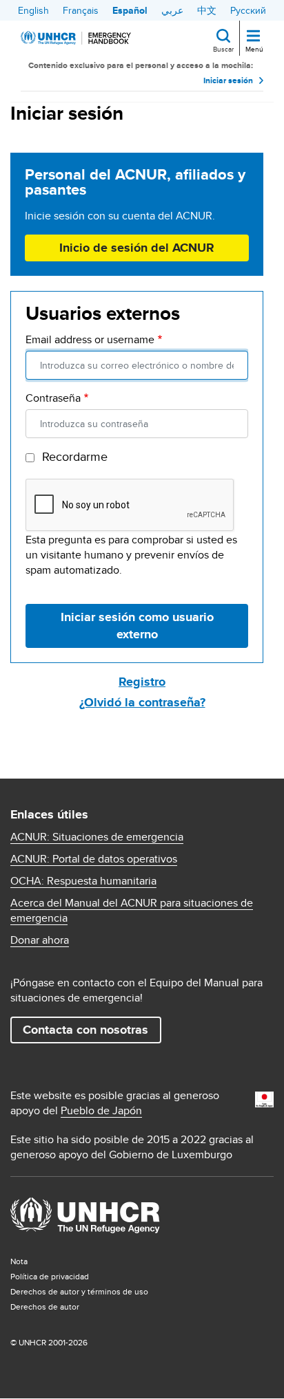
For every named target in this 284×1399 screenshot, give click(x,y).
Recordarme (75, 456)
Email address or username (90, 339)
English (33, 10)
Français (81, 10)
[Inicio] (76, 38)
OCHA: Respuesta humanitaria (83, 881)
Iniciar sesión (228, 80)
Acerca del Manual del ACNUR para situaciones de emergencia (131, 911)
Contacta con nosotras (85, 1030)
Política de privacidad (49, 1276)
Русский (248, 10)
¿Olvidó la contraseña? (142, 702)
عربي (172, 10)
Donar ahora (39, 940)
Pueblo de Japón (101, 1110)
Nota (19, 1261)
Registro (142, 682)
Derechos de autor (44, 1306)
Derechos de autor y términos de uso (79, 1291)
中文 (206, 10)
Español (130, 10)
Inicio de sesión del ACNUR (136, 248)
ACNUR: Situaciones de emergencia (96, 837)
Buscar (223, 49)
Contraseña (53, 398)
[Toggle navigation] (253, 37)
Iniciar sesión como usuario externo (137, 625)
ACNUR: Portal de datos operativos (93, 859)
